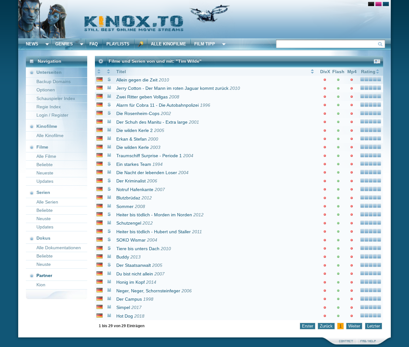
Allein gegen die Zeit (137, 79)
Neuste (43, 218)
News (32, 44)
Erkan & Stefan (131, 139)
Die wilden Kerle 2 (134, 130)
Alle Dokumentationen (58, 247)
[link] (204, 19)
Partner (44, 275)
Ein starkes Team (133, 164)
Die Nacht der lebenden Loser (146, 172)
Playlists (117, 44)
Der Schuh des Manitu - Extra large (152, 122)
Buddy (122, 256)
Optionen (45, 89)
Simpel (123, 307)
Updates (44, 181)
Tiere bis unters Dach (137, 248)
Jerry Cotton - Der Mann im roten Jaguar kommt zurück (172, 88)
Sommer (125, 206)
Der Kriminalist (131, 180)
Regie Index (48, 106)
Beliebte (44, 164)
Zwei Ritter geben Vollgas (142, 96)
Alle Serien (47, 201)
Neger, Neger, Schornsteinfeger (148, 290)
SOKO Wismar (131, 240)
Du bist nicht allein (134, 273)
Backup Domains (53, 81)
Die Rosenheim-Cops (137, 113)
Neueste (44, 172)
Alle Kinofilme (168, 44)
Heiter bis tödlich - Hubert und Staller (153, 231)
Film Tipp (204, 44)
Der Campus (129, 299)
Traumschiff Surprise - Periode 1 (149, 155)
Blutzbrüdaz (128, 197)
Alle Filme (46, 156)
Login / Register (52, 115)
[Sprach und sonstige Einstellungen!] (141, 44)
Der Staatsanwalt (133, 265)
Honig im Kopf (130, 282)
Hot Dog (124, 316)
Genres (64, 44)
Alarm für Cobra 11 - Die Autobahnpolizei (157, 105)
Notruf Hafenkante (134, 189)
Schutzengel (128, 223)
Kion (40, 284)
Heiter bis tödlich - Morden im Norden (154, 214)
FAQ (93, 44)
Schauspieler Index (55, 98)
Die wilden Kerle (132, 147)
